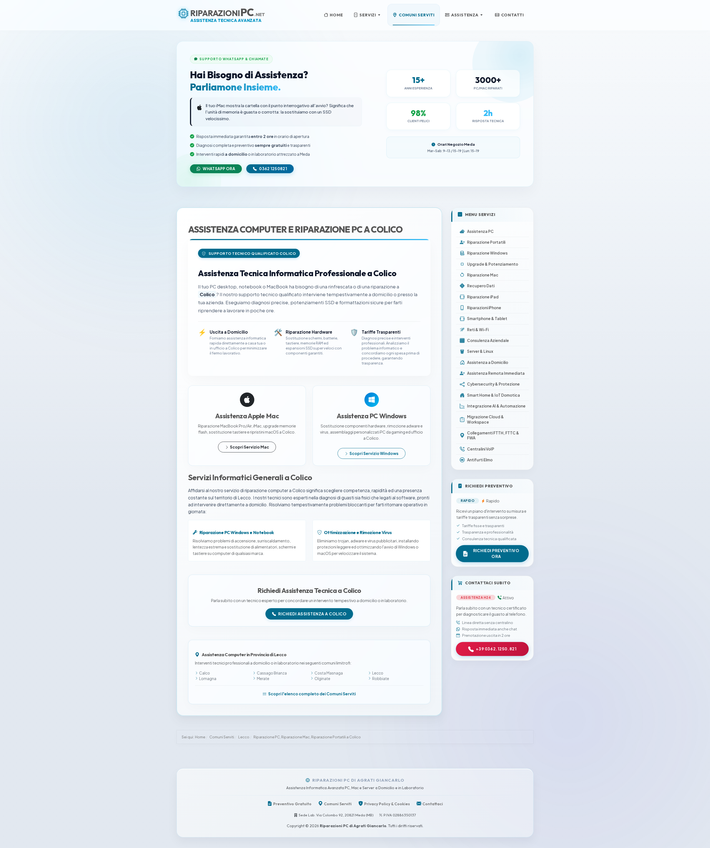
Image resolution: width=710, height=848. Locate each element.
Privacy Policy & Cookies (387, 803)
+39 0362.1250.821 (496, 648)
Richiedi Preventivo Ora (496, 553)
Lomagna (207, 678)
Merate (263, 678)
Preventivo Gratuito (292, 803)
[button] (367, 15)
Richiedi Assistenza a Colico (312, 613)
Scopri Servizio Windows (374, 453)
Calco (204, 673)
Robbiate (380, 678)
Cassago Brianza (272, 673)
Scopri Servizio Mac (249, 446)
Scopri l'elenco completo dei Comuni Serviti (312, 693)
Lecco (377, 673)
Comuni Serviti (338, 803)
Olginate (322, 678)
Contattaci (432, 803)
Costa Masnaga (329, 673)
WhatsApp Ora (219, 168)
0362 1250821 (273, 168)
